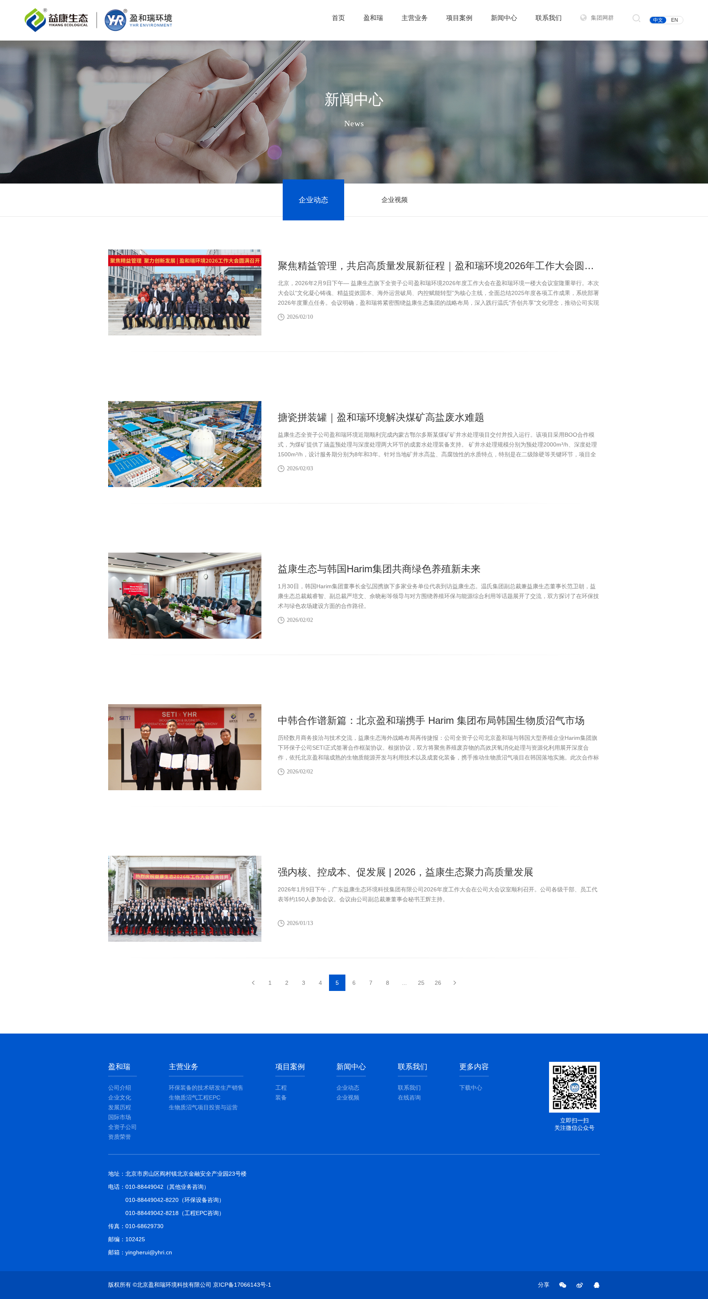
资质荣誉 (119, 1137)
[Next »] (455, 983)
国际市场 (119, 1117)
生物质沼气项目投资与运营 (203, 1107)
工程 (281, 1087)
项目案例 (459, 17)
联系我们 (549, 17)
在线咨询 (409, 1097)
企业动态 (313, 200)
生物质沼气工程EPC (194, 1097)
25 (421, 982)
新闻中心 (504, 17)
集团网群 (602, 17)
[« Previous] (253, 983)
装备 (281, 1097)
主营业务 (415, 17)
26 (438, 982)
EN (674, 20)
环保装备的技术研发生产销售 (206, 1087)
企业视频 (394, 199)
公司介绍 (119, 1087)
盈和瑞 (373, 17)
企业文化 (119, 1097)
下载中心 (470, 1087)
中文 (658, 20)
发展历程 (119, 1107)
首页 (338, 17)
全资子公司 (122, 1127)
